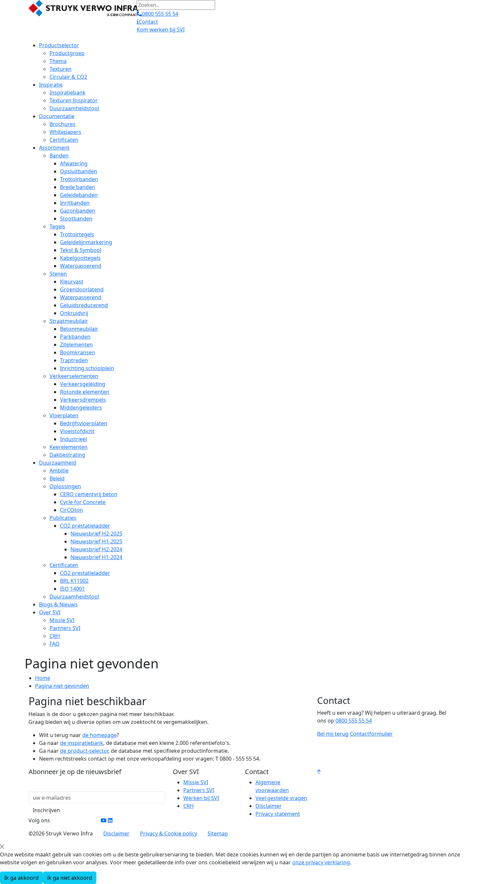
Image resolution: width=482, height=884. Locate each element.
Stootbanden (76, 218)
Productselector (59, 45)
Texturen (60, 69)
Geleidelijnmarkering (86, 242)
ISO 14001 (72, 588)
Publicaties (63, 517)
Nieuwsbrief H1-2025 (96, 541)
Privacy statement (277, 813)
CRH (55, 636)
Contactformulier (371, 733)
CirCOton (71, 510)
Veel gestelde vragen (281, 798)
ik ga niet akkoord (69, 877)
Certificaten (64, 139)
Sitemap (218, 833)
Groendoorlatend (82, 289)
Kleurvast (71, 281)
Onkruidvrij (74, 313)
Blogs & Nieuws (58, 604)
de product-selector (84, 750)
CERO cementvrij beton (88, 494)
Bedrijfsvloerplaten (83, 423)
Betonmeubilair (79, 328)
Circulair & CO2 (68, 76)
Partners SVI (65, 628)
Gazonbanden (77, 210)
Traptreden (74, 360)
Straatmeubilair (69, 321)
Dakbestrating (67, 454)
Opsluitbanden (78, 171)
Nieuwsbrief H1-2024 (96, 557)
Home (42, 678)
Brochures (62, 124)
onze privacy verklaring (321, 862)
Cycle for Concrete (83, 502)
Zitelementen (76, 344)
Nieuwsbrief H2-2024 (96, 549)
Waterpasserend (80, 265)
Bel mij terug (333, 733)
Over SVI (49, 612)
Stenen (58, 273)
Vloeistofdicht (77, 431)
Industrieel (73, 439)
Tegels (57, 226)
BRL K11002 (74, 580)
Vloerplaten (64, 415)
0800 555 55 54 (353, 720)
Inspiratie (51, 84)
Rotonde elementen (84, 391)
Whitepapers (65, 132)
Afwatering (74, 163)
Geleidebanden (79, 195)
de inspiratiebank (81, 743)
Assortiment (54, 147)
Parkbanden (75, 336)
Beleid (57, 478)
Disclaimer (268, 806)
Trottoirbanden (79, 179)
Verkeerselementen (74, 376)
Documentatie (56, 116)
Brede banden (77, 187)
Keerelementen (69, 447)
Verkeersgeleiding (82, 384)
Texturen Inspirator (74, 100)
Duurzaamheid (57, 462)
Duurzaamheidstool (74, 108)
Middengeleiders (81, 407)
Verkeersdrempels (83, 399)
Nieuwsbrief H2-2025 (96, 533)
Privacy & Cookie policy (168, 833)
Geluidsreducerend (84, 305)
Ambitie (59, 470)
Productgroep (67, 53)
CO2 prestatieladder (85, 525)
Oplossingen (65, 486)
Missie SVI (62, 620)
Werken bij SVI (201, 798)
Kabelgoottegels (80, 258)
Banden (59, 155)
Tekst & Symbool (80, 250)
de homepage (99, 735)
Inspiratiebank (68, 92)
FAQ (55, 643)
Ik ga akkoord (21, 877)
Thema (58, 61)
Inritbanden (75, 202)
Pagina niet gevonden (62, 685)
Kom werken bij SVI (161, 29)
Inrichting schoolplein (87, 368)
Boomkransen (77, 352)
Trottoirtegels (77, 234)
